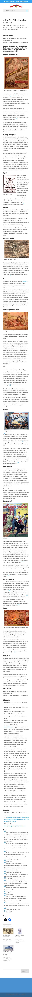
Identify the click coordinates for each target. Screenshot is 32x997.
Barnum (24, 281)
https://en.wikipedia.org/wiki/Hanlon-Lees (14, 826)
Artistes (5, 27)
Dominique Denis (11, 25)
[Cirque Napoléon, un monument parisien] (8, 947)
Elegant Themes (13, 994)
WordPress (24, 994)
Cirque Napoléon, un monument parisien (7, 953)
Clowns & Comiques (15, 27)
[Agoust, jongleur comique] (20, 931)
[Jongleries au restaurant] (8, 931)
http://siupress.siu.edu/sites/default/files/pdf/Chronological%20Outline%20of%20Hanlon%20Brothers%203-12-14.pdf (16, 819)
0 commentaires (13, 29)
